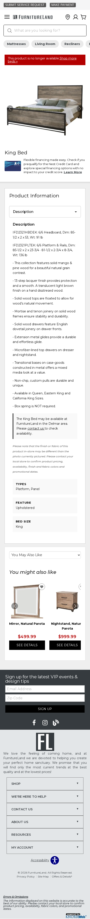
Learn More (73, 172)
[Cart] (83, 17)
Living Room (45, 44)
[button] (6, 17)
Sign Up (45, 709)
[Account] (76, 17)
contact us (36, 428)
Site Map (43, 876)
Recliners (72, 44)
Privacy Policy (26, 876)
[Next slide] (75, 606)
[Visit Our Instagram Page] (45, 723)
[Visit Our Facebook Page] (34, 723)
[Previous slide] (14, 606)
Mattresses (16, 44)
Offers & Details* (62, 876)
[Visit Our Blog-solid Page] (55, 723)
